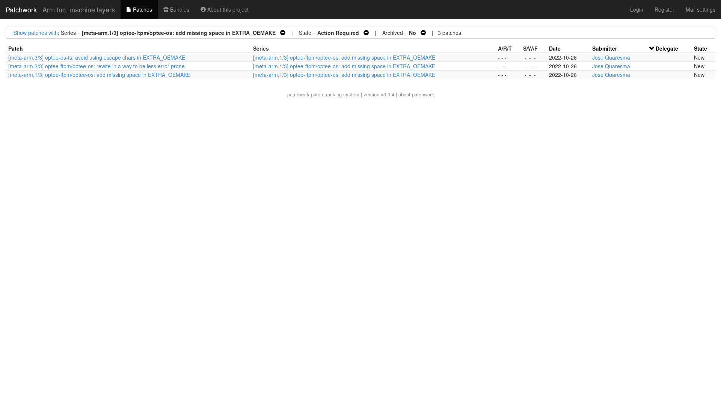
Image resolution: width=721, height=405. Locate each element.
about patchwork (416, 94)
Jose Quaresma (611, 57)
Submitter (604, 48)
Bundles (179, 9)
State (700, 48)
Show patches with (36, 32)
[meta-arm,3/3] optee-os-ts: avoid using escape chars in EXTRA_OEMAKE (96, 57)
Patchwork (21, 9)
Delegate (667, 48)
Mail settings (700, 9)
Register (664, 9)
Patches (141, 9)
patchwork (298, 94)
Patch (15, 48)
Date (555, 48)
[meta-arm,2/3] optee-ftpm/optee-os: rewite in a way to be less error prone (96, 66)
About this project (227, 9)
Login (636, 9)
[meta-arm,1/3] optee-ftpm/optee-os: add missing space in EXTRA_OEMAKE (344, 57)
